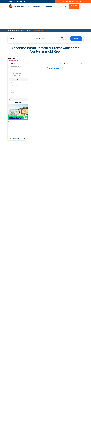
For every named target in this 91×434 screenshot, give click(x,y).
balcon (12, 90)
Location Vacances (38, 6)
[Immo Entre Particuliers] (14, 6)
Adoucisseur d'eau (14, 66)
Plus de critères (64, 38)
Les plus (11, 82)
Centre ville (12, 70)
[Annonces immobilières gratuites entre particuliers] (9, 31)
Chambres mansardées (15, 73)
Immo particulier (15, 30)
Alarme (12, 68)
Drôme (22, 30)
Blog (54, 6)
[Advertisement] (45, 19)
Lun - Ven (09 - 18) (20, 1)
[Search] (61, 6)
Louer (29, 6)
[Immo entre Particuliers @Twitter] (82, 2)
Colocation (49, 6)
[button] (65, 6)
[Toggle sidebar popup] (82, 6)
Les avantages (12, 63)
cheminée (12, 87)
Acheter (23, 6)
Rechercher (76, 38)
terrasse (12, 92)
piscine (12, 94)
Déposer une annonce (74, 6)
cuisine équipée (13, 85)
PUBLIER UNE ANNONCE (55, 68)
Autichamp (28, 30)
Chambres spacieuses (15, 75)
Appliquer (18, 79)
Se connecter (68, 1)
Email (11, 1)
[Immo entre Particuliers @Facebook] (80, 2)
